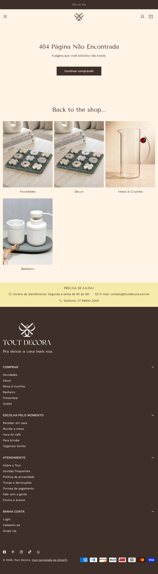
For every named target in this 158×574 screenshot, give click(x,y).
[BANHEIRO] (28, 231)
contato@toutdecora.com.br (130, 294)
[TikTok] (30, 552)
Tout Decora (22, 559)
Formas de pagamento (18, 488)
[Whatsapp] (38, 552)
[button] (151, 16)
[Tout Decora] (79, 17)
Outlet (7, 403)
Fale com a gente (15, 494)
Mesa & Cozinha (14, 386)
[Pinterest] (13, 552)
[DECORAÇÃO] (79, 154)
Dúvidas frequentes (16, 471)
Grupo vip (9, 531)
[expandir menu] (5, 17)
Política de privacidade (18, 477)
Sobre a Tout (12, 465)
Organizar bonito (14, 446)
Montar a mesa (13, 428)
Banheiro (9, 392)
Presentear (10, 398)
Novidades (10, 375)
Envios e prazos (14, 500)
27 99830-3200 (88, 300)
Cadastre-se (11, 525)
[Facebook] (4, 552)
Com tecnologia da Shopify (49, 559)
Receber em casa (15, 423)
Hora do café (12, 434)
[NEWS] (28, 154)
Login (6, 519)
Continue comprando (79, 71)
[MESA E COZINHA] (130, 154)
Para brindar (11, 440)
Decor (7, 380)
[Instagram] (21, 552)
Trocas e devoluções (17, 482)
